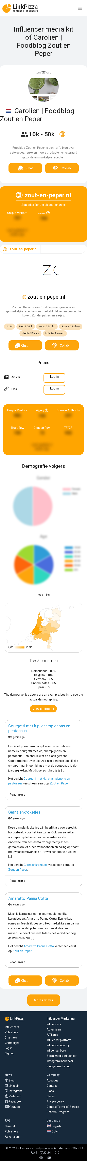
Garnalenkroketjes (24, 812)
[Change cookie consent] (41, 1158)
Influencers (12, 1027)
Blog (12, 1080)
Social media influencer (61, 1055)
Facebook (15, 1101)
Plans (50, 1091)
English (56, 1126)
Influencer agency (58, 1045)
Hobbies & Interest (54, 333)
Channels (11, 1037)
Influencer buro (56, 1050)
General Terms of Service (63, 1106)
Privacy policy (55, 1101)
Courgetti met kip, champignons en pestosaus (39, 728)
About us (52, 1080)
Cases (51, 1096)
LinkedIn (14, 1085)
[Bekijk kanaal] (62, 137)
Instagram (15, 1091)
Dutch (55, 1131)
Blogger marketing (58, 1066)
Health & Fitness (30, 333)
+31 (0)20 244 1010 (46, 1153)
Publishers (11, 1032)
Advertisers (54, 1029)
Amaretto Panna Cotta (28, 898)
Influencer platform (59, 1040)
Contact (52, 1085)
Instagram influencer (60, 1061)
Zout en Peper (59, 783)
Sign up (9, 1053)
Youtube (14, 1106)
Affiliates (52, 1034)
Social (9, 326)
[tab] (20, 249)
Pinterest (15, 1096)
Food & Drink (25, 326)
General (10, 1126)
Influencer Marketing (61, 1018)
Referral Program (58, 1112)
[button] (43, 708)
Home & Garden (47, 326)
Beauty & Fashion (71, 326)
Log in (8, 1048)
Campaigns (12, 1042)
